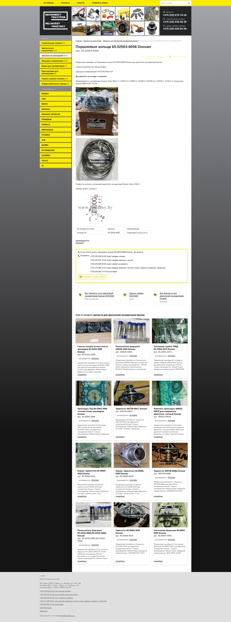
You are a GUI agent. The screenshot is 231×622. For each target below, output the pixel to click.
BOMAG (45, 94)
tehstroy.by (44, 611)
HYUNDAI (46, 135)
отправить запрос (100, 3)
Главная (79, 41)
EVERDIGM (46, 119)
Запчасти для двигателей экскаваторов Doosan (120, 41)
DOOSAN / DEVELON (51, 114)
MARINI (45, 145)
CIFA (44, 99)
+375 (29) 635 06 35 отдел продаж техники (107, 256)
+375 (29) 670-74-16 (175, 15)
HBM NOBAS (47, 130)
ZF (43, 166)
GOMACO (46, 125)
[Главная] (55, 21)
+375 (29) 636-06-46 (175, 28)
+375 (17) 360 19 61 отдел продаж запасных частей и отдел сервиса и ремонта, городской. (128, 268)
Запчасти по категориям (92, 41)
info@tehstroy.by (46, 608)
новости (80, 3)
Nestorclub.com (69, 616)
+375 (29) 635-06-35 (175, 21)
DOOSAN (46, 109)
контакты (65, 3)
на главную (49, 3)
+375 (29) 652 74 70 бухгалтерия (103, 271)
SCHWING (46, 155)
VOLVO (45, 161)
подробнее (81, 375)
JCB (43, 140)
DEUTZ (45, 104)
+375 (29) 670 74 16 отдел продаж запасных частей (111, 260)
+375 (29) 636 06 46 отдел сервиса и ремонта (109, 264)
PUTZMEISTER (48, 150)
